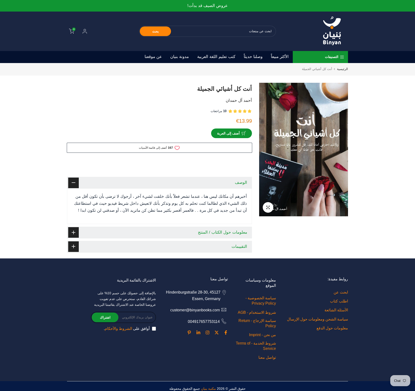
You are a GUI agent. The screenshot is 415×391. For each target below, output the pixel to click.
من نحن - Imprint (262, 335)
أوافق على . (127, 329)
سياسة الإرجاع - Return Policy (257, 323)
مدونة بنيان (179, 56)
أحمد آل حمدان (239, 100)
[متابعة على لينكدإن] (198, 332)
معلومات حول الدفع (332, 328)
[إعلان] (207, 5)
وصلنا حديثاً (253, 56)
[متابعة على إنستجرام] (207, 332)
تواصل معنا (267, 357)
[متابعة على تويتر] (216, 332)
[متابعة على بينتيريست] (189, 332)
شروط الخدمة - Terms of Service (256, 346)
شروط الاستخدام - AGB (257, 312)
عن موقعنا (153, 56)
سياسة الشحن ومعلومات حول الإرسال (317, 319)
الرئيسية (342, 69)
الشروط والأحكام (118, 329)
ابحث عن (341, 292)
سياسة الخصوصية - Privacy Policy (260, 300)
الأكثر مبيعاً (280, 56)
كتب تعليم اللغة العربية (216, 56)
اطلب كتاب (339, 301)
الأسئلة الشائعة (336, 310)
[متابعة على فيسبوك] (226, 332)
